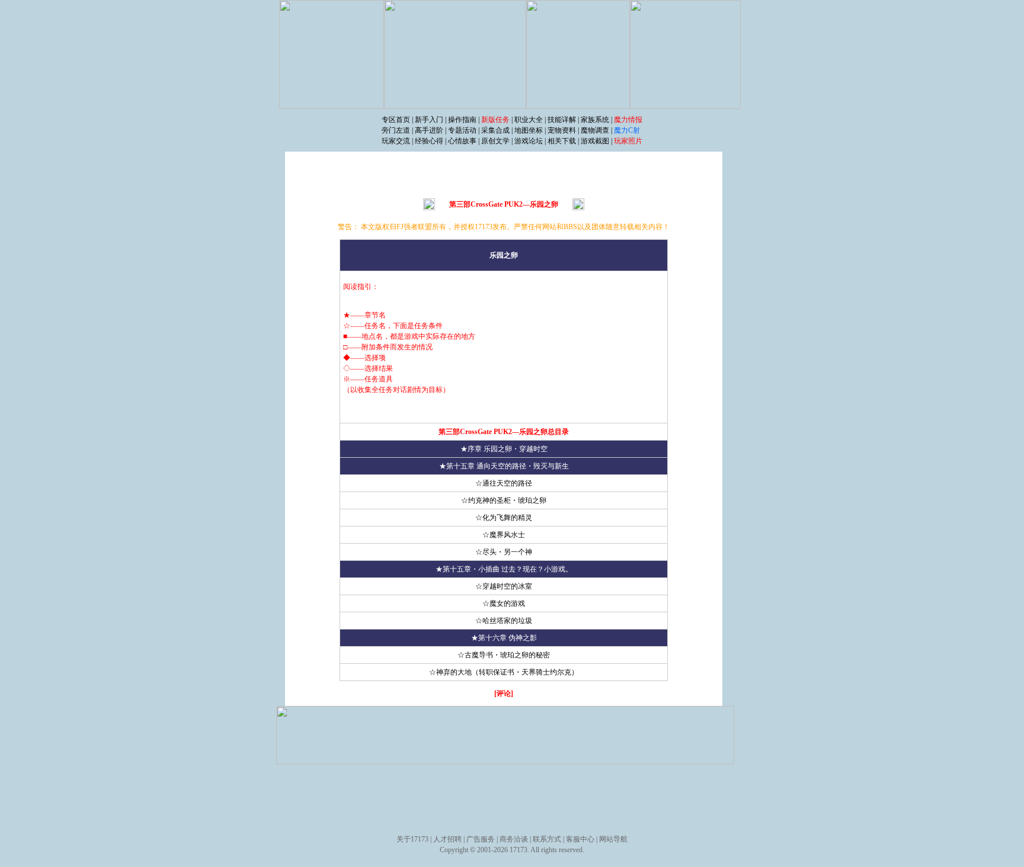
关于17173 (412, 839)
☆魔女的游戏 (503, 603)
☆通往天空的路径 (503, 483)
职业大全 (528, 119)
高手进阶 (429, 130)
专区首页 (396, 119)
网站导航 (613, 839)
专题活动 (462, 130)
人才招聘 (447, 839)
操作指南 (462, 119)
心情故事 (462, 141)
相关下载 (562, 141)
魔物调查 (595, 130)
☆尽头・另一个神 (503, 552)
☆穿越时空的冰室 (503, 586)
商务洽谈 (514, 839)
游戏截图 (595, 141)
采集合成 (495, 130)
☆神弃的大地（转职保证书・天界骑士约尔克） (503, 672)
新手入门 (429, 119)
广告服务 (480, 839)
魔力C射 (627, 130)
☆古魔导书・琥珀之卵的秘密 (503, 655)
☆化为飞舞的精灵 (503, 517)
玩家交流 (396, 141)
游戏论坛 (528, 141)
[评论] (503, 693)
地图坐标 (528, 130)
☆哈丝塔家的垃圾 (503, 620)
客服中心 (580, 839)
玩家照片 (628, 141)
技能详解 (562, 119)
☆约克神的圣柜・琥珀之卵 (503, 500)
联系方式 (547, 839)
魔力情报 (628, 119)
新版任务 (495, 119)
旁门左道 (397, 130)
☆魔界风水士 (503, 535)
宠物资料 (562, 130)
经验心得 (429, 141)
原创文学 (495, 141)
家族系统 (595, 119)
